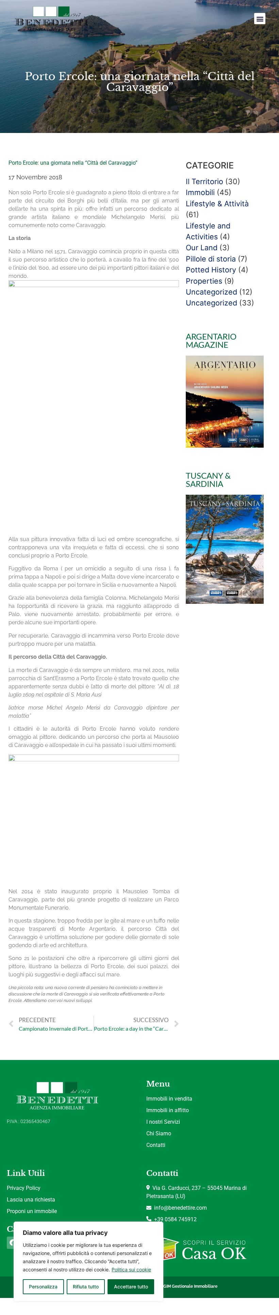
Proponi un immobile (32, 1211)
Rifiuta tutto (86, 1286)
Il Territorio (204, 181)
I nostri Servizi (163, 1122)
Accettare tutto (131, 1286)
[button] (259, 18)
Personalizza (43, 1286)
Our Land (201, 247)
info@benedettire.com (179, 1208)
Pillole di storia (211, 258)
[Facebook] (13, 1243)
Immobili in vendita (169, 1098)
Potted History (211, 269)
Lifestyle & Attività (217, 203)
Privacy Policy (23, 1188)
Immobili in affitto (167, 1110)
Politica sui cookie (131, 1269)
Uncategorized (211, 291)
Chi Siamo (158, 1133)
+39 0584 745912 (174, 1219)
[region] (88, 1261)
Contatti (155, 1145)
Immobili (200, 192)
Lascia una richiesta (31, 1199)
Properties (204, 281)
